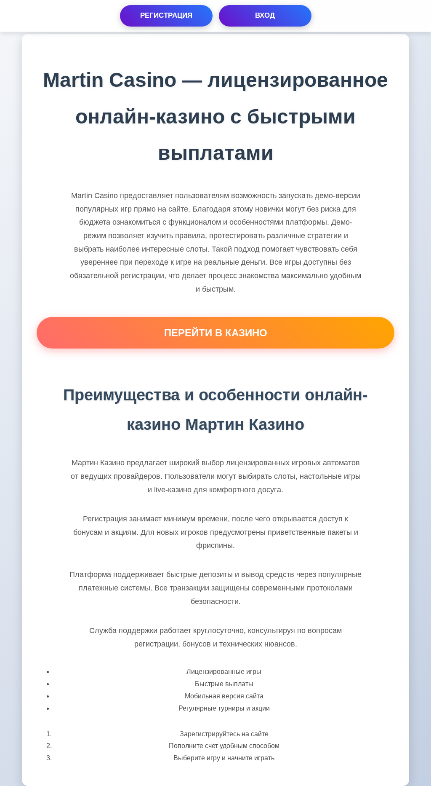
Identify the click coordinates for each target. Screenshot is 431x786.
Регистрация (166, 15)
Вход (265, 15)
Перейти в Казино (215, 332)
